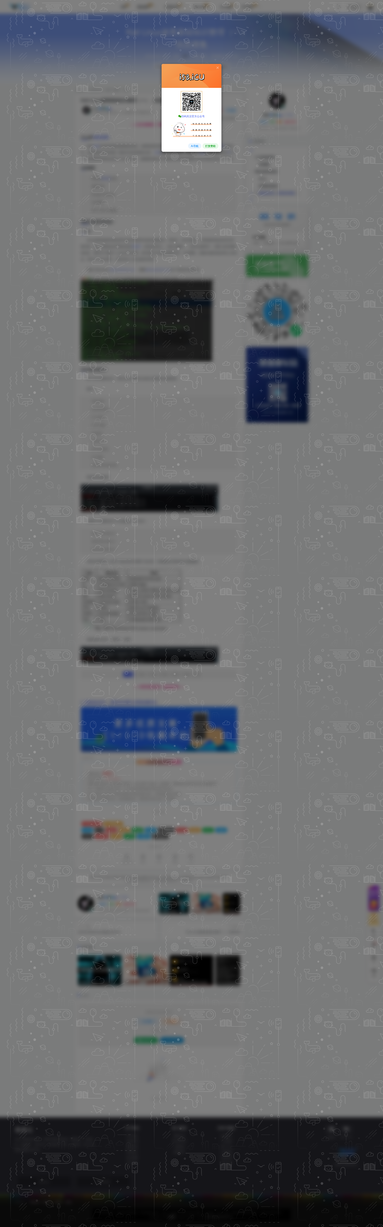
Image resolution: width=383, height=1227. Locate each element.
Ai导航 (194, 146)
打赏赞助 (210, 146)
